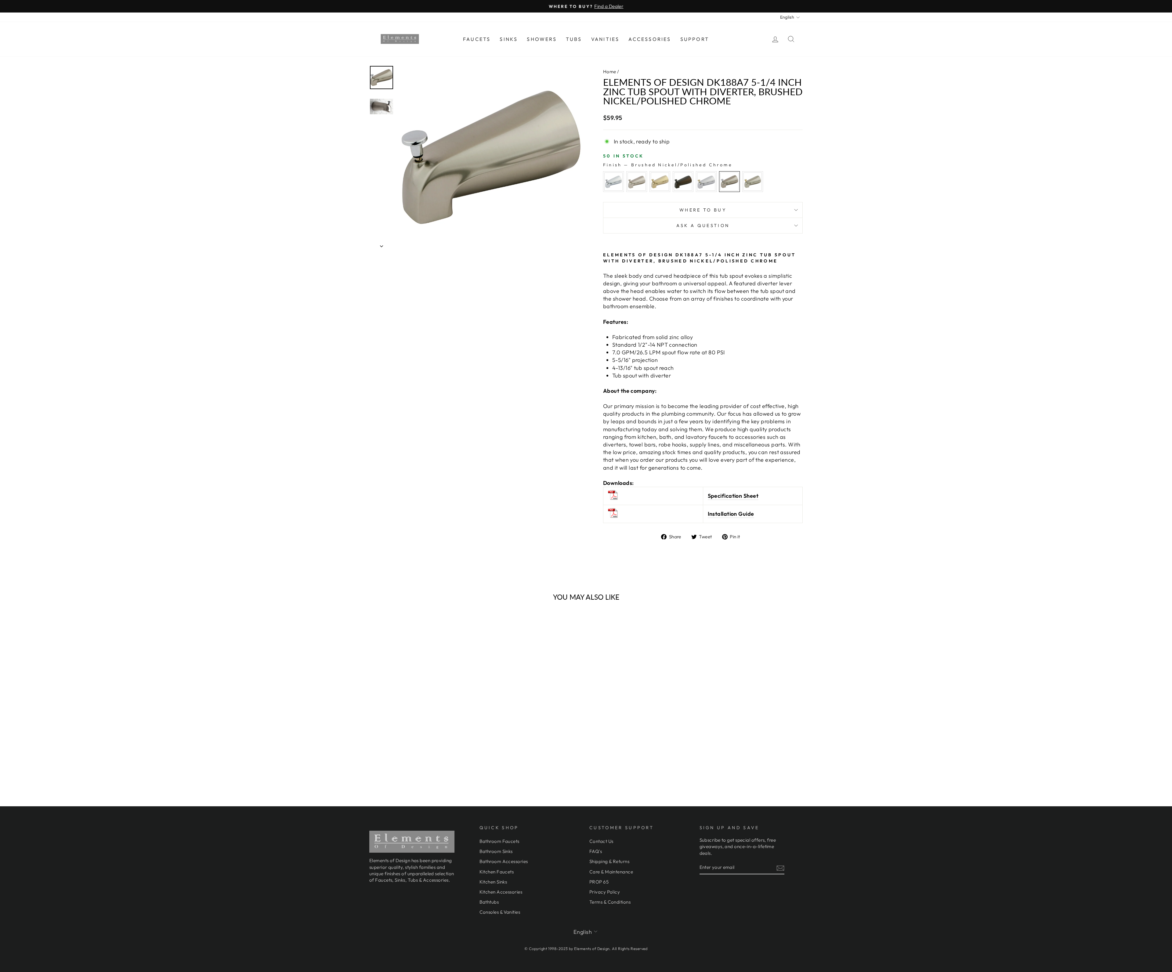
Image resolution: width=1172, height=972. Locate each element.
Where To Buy (702, 210)
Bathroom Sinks (496, 851)
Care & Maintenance (611, 872)
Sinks (509, 39)
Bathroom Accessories (503, 861)
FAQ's (595, 851)
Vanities (605, 39)
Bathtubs (489, 902)
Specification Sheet (733, 495)
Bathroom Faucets (499, 841)
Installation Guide (731, 513)
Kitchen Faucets (496, 872)
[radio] (613, 181)
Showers (541, 39)
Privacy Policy (604, 892)
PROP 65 (599, 882)
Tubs (574, 39)
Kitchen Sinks (493, 882)
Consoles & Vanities (499, 912)
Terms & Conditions (610, 902)
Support (694, 39)
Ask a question (702, 225)
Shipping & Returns (609, 861)
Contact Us (601, 841)
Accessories (649, 39)
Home (609, 71)
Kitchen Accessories (501, 892)
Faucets (476, 39)
